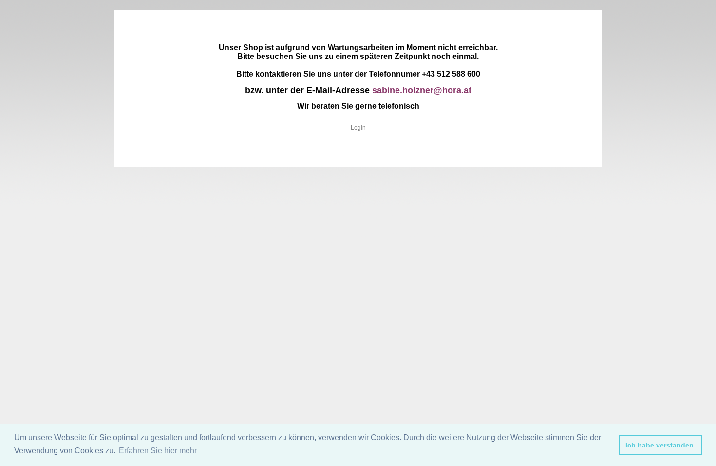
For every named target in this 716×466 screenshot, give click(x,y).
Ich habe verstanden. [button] (660, 445)
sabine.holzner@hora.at (421, 90)
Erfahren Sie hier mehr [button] (158, 451)
